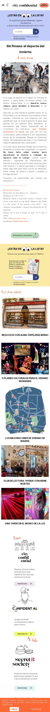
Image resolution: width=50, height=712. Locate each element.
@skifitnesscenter (20, 221)
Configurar (36, 709)
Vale (14, 709)
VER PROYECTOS (22, 634)
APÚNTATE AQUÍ (22, 583)
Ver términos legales (19, 38)
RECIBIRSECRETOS (44, 5)
